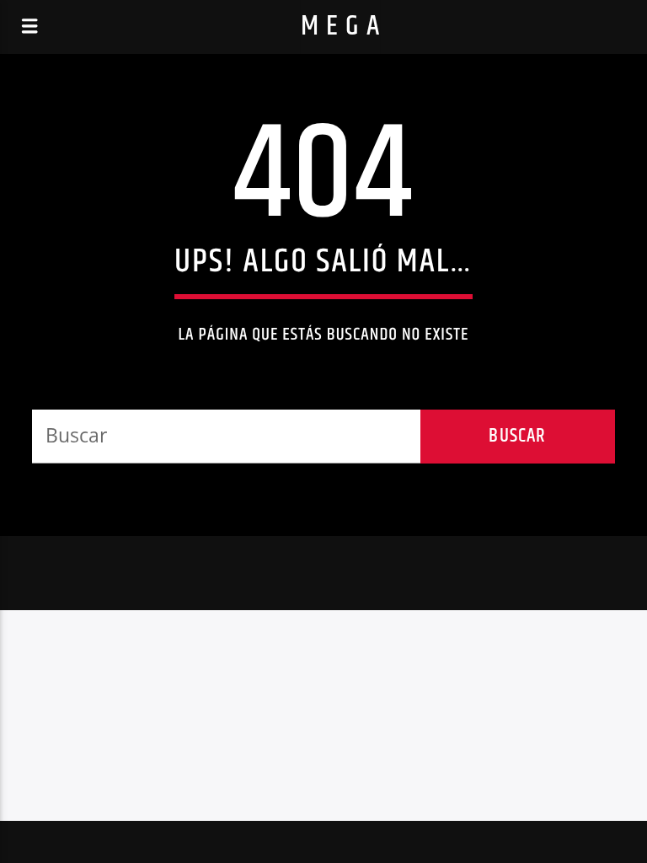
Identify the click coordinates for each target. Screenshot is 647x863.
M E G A (341, 26)
